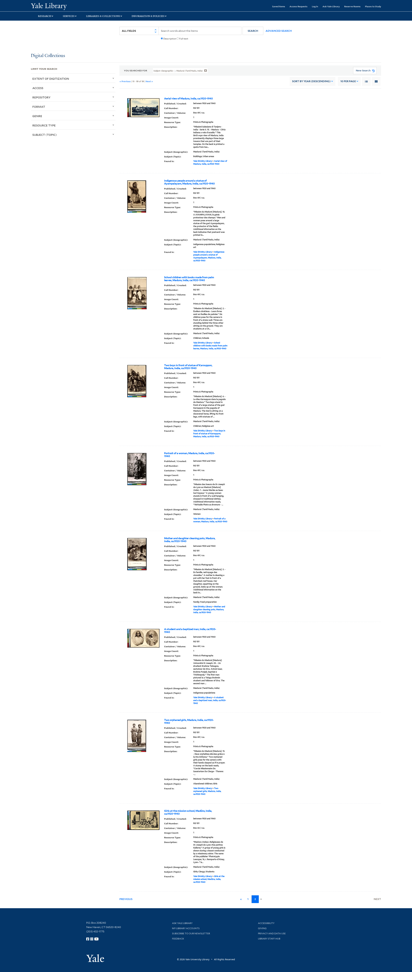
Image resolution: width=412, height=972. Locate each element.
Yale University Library (57, 6)
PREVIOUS (125, 899)
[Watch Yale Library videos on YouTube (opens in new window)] (96, 939)
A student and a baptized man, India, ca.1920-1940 (190, 631)
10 (348, 81)
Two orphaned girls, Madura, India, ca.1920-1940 (189, 721)
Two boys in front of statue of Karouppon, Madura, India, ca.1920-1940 (188, 367)
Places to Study (373, 6)
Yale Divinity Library (202, 161)
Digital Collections (48, 55)
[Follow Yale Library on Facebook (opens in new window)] (87, 939)
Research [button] (44, 16)
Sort (311, 81)
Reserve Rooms (352, 6)
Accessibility (266, 923)
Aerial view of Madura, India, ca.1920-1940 (188, 98)
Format (38, 107)
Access (37, 88)
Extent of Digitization (50, 79)
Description (169, 38)
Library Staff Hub (269, 938)
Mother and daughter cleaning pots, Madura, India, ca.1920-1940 (189, 540)
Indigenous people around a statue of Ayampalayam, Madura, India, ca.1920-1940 (189, 182)
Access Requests (298, 6)
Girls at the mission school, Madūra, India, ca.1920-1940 (188, 812)
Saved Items (278, 6)
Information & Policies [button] (148, 16)
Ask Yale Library (331, 6)
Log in (315, 6)
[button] (253, 31)
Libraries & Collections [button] (103, 16)
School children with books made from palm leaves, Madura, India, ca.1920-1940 (189, 279)
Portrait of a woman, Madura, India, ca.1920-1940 (189, 455)
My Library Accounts (186, 928)
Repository (41, 97)
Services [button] (69, 16)
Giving (262, 928)
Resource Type (44, 125)
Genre (37, 116)
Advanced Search (279, 30)
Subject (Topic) (44, 135)
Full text (183, 38)
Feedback (178, 938)
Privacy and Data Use (272, 933)
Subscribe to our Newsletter (191, 933)
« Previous (125, 81)
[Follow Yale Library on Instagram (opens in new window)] (91, 939)
